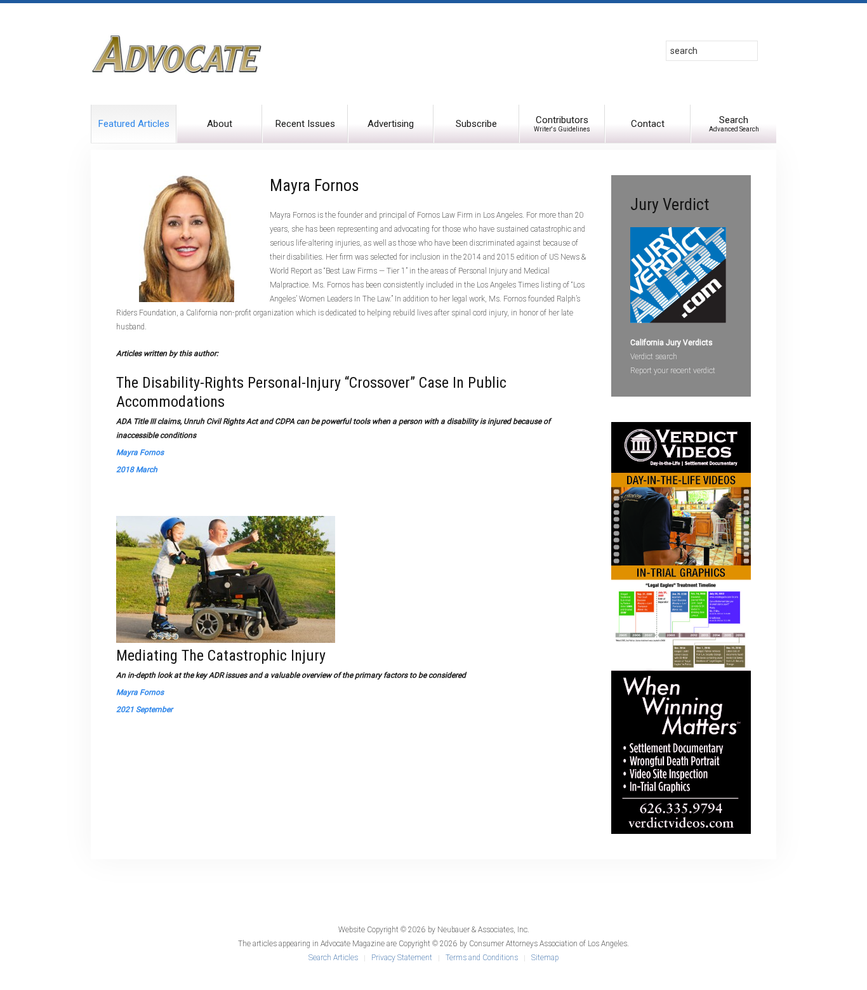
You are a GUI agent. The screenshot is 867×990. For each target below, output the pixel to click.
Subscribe (476, 123)
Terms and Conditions (482, 957)
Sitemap (545, 957)
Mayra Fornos (140, 452)
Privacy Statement (401, 957)
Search (734, 123)
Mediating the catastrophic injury (221, 655)
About (219, 123)
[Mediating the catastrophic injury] (225, 578)
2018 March (136, 469)
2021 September (144, 709)
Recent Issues (305, 123)
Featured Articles (133, 123)
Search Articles (333, 957)
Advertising (390, 123)
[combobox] (712, 51)
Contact (648, 123)
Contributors (562, 123)
